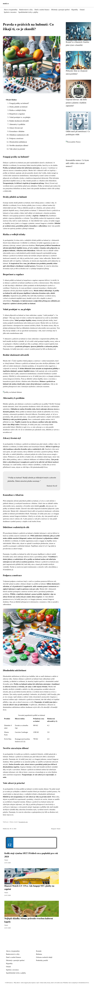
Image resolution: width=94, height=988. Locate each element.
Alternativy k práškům (17, 124)
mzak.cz (6, 3)
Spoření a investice (10, 12)
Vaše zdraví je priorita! (17, 149)
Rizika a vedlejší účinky (17, 110)
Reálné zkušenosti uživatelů (19, 121)
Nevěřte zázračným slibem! (18, 145)
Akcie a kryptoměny (10, 10)
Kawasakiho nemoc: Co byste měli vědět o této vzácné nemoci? (77, 163)
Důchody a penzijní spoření (60, 10)
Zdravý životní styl (16, 128)
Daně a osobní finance (42, 10)
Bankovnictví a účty (26, 10)
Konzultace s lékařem (16, 131)
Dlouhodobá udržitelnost (18, 142)
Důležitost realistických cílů (19, 135)
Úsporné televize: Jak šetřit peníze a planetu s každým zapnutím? (76, 102)
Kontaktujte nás (23, 822)
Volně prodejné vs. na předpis (19, 117)
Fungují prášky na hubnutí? (19, 103)
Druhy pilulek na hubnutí (18, 107)
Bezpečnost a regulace (17, 114)
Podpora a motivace (16, 138)
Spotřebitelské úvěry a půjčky (28, 12)
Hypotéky (74, 10)
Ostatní (82, 10)
